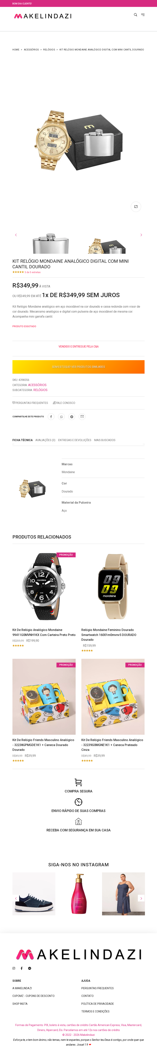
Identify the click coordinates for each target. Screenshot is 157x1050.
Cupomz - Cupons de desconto (33, 995)
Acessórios (31, 49)
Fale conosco (65, 402)
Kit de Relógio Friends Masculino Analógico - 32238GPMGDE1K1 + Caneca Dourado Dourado (43, 745)
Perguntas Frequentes (31, 402)
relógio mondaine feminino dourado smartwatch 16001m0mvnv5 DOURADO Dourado (108, 635)
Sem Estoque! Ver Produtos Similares (78, 366)
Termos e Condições (95, 1011)
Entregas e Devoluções (74, 440)
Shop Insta (20, 1003)
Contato (87, 995)
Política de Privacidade (97, 1003)
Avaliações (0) (45, 440)
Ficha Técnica (22, 440)
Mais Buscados (104, 440)
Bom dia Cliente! (22, 3)
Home (15, 49)
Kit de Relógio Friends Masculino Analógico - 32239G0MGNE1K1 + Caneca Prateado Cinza (112, 745)
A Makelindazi (22, 988)
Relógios (49, 49)
